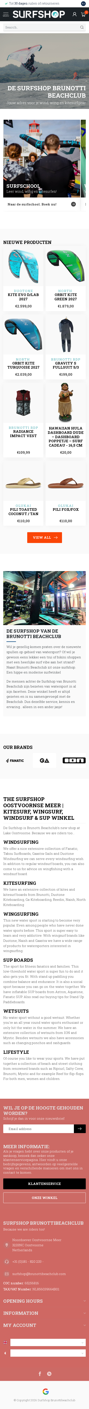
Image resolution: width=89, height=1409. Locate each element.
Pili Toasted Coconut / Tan (23, 511)
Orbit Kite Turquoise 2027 (23, 365)
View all (42, 537)
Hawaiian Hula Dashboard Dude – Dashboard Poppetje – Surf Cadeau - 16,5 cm (66, 436)
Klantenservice (44, 1183)
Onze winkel (44, 1198)
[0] (83, 14)
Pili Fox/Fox (66, 509)
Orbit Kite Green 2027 (65, 297)
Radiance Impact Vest (23, 433)
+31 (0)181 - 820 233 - (28, 1261)
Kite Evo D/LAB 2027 (23, 297)
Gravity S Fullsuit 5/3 (66, 365)
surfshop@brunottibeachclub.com (39, 1274)
